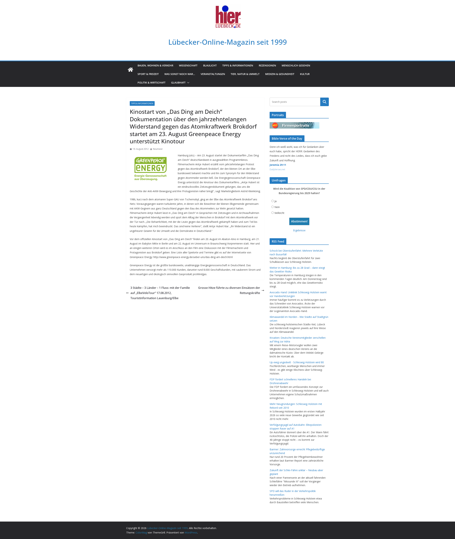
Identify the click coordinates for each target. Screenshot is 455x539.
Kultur (305, 74)
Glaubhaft (178, 82)
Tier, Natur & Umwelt (245, 74)
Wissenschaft (188, 65)
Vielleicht (279, 213)
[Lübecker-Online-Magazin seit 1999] (130, 69)
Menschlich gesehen (296, 65)
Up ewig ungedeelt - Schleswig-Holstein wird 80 (297, 362)
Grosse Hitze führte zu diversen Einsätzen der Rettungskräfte (229, 290)
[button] (187, 82)
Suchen (324, 102)
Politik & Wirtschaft (151, 82)
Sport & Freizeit (148, 74)
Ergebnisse (299, 230)
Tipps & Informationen (237, 65)
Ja (275, 201)
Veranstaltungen (213, 74)
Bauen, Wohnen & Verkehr (155, 65)
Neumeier (158, 148)
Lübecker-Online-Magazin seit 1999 (227, 42)
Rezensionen (267, 65)
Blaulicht (210, 65)
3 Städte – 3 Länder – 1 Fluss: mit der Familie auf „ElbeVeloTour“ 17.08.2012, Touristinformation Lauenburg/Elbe (160, 293)
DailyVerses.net (277, 169)
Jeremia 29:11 (278, 164)
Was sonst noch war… (179, 74)
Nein (277, 207)
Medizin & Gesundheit (279, 74)
